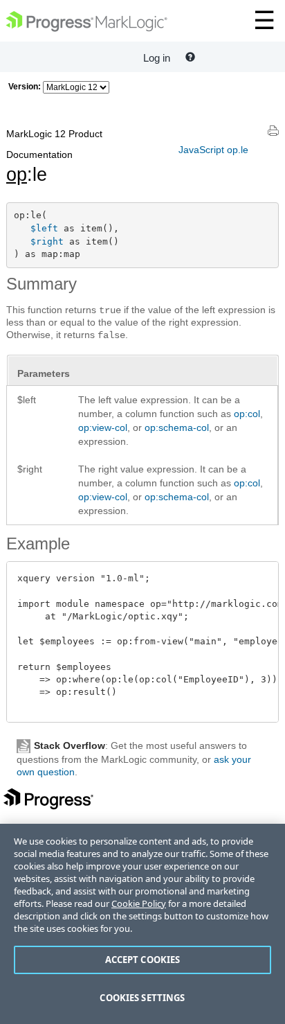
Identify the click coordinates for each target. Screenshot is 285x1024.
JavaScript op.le (213, 149)
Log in (156, 58)
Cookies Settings (142, 997)
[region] (142, 924)
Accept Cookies (143, 959)
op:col (247, 413)
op (16, 174)
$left (44, 228)
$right (47, 241)
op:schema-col (177, 427)
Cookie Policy (138, 903)
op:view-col (102, 427)
